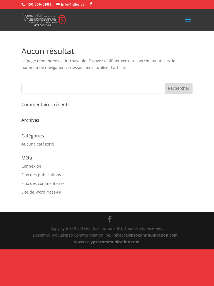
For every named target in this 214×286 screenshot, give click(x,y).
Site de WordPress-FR (41, 192)
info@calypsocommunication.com (145, 235)
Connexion (31, 166)
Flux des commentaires (43, 183)
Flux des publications (41, 174)
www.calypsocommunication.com (107, 241)
